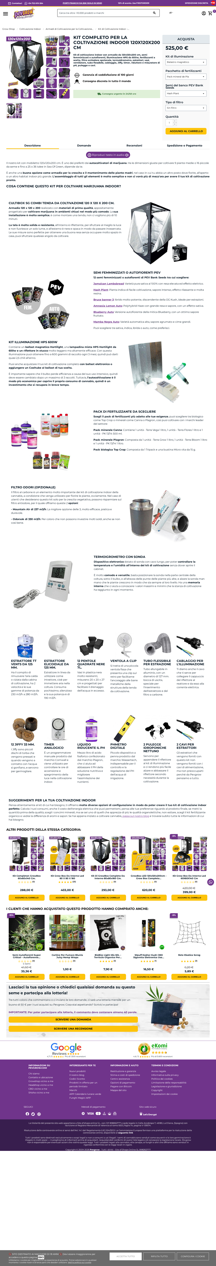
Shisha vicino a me (38, 1092)
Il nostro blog (76, 1075)
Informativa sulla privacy (165, 1075)
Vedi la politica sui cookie (79, 1262)
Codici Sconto (77, 1078)
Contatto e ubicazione (40, 1077)
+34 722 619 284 (35, 3)
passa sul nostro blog (135, 816)
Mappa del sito (118, 1090)
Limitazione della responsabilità (168, 1082)
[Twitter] (33, 1114)
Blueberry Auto (103, 312)
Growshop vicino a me (40, 1081)
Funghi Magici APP (80, 1097)
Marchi (73, 1090)
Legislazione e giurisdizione (166, 1086)
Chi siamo (34, 1073)
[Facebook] (27, 1114)
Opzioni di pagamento (122, 1082)
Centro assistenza (120, 1078)
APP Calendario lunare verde (85, 1094)
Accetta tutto (126, 1256)
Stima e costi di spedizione (125, 1075)
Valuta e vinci (83, 52)
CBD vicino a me (37, 1088)
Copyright (157, 1090)
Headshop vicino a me (40, 1085)
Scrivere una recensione (73, 1028)
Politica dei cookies (162, 1078)
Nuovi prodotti (77, 1071)
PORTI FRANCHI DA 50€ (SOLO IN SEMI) (82, 3)
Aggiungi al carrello (186, 131)
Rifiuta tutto (159, 1256)
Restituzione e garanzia (123, 1071)
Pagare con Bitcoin (121, 1086)
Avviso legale (158, 1071)
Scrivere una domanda (73, 1019)
